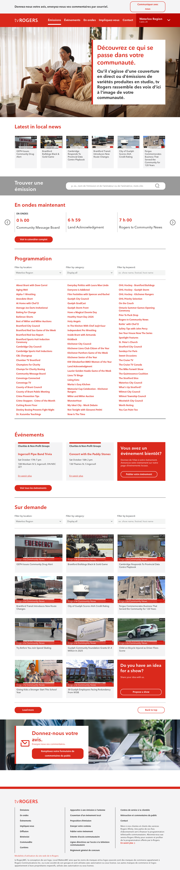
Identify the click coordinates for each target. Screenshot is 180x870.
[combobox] (113, 186)
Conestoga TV (23, 382)
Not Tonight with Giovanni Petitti (85, 409)
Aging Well (22, 289)
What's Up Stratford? (130, 387)
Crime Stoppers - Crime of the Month (35, 400)
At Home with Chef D (27, 303)
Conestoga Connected (28, 378)
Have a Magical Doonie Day (82, 312)
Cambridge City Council (28, 346)
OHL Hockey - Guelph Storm (134, 289)
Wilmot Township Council (132, 396)
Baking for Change (26, 312)
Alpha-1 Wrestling (25, 294)
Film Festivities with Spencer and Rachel (89, 294)
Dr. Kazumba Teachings (28, 414)
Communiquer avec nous (147, 6)
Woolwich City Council (131, 400)
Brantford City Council (28, 326)
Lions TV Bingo (75, 375)
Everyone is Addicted (79, 289)
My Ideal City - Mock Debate (83, 405)
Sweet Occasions (128, 355)
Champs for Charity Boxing (30, 369)
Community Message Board (38, 227)
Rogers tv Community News (140, 227)
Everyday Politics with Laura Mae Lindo (88, 285)
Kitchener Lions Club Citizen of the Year (88, 348)
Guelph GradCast (77, 303)
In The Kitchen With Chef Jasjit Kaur (86, 326)
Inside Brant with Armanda (82, 335)
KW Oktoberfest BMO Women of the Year (90, 362)
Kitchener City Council (79, 344)
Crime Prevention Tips (27, 396)
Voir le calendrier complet (33, 239)
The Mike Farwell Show (131, 369)
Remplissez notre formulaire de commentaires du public (57, 753)
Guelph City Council (78, 299)
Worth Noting (126, 405)
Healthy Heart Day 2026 (81, 317)
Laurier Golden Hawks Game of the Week (89, 371)
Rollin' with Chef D (129, 324)
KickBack (72, 339)
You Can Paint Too (128, 409)
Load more (28, 710)
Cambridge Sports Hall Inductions (34, 351)
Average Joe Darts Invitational (32, 308)
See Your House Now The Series (135, 333)
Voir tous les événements (33, 488)
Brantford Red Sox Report (29, 335)
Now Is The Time (76, 414)
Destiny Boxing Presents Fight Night (35, 409)
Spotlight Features (128, 337)
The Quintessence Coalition (133, 373)
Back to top (151, 710)
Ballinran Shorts (24, 317)
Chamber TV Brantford (28, 360)
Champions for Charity (28, 364)
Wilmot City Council (129, 391)
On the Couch (126, 303)
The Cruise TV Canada (130, 364)
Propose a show (141, 692)
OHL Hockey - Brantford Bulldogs (137, 285)
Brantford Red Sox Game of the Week (36, 330)
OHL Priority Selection (130, 299)
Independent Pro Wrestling (82, 330)
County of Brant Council (29, 387)
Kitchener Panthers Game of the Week (88, 353)
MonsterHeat (75, 400)
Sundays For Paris (128, 351)
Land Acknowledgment (86, 227)
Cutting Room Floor (26, 405)
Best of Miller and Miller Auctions (33, 321)
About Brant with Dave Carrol (31, 285)
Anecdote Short (24, 299)
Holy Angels (74, 321)
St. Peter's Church (128, 342)
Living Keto (73, 380)
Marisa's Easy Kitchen (79, 384)
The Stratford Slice (128, 378)
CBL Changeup (24, 355)
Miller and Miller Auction (81, 396)
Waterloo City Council (130, 382)
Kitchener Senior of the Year (82, 357)
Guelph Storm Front (78, 308)
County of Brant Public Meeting (33, 391)
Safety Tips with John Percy (133, 328)
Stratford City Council (130, 346)
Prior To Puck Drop (128, 315)
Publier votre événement (139, 474)
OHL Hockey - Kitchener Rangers (136, 294)
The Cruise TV (126, 360)
